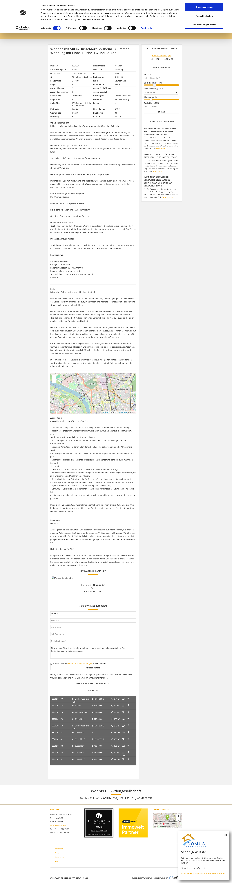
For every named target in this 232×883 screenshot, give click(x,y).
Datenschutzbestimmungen (79, 663)
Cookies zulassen (204, 7)
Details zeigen (147, 28)
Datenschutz (59, 857)
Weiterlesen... (161, 148)
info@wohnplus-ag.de (161, 55)
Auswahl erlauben (204, 16)
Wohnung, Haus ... (154, 88)
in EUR (151, 103)
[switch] (83, 28)
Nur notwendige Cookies (204, 24)
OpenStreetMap (122, 412)
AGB (56, 861)
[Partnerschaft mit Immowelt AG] (133, 822)
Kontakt (57, 853)
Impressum (59, 848)
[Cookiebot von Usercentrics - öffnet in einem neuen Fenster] (23, 28)
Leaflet (105, 412)
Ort (147, 74)
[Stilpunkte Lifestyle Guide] (98, 822)
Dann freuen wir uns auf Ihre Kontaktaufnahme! (203, 873)
